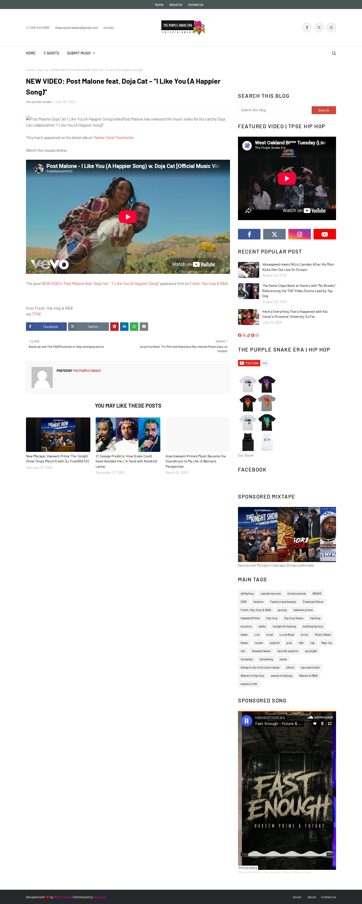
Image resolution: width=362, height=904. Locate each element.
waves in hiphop (282, 675)
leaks (244, 634)
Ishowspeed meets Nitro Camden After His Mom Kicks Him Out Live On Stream (298, 267)
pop (289, 642)
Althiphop (247, 593)
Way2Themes (63, 897)
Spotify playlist (287, 651)
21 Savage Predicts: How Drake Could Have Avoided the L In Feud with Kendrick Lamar (126, 461)
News (244, 642)
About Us (175, 4)
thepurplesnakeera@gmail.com (76, 27)
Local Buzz (287, 634)
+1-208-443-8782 (38, 27)
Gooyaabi (100, 897)
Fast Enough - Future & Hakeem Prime (287, 872)
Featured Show (313, 601)
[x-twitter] (319, 27)
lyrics (304, 634)
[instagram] (331, 27)
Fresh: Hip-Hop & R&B (209, 283)
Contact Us (195, 4)
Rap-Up (326, 642)
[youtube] (325, 234)
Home (159, 4)
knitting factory (313, 626)
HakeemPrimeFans (249, 872)
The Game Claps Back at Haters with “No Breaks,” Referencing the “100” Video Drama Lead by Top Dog (299, 290)
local (269, 634)
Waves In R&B (308, 675)
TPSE (36, 313)
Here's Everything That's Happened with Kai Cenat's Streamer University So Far (295, 314)
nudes (259, 642)
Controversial (297, 593)
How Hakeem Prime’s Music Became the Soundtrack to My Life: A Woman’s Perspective (196, 461)
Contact (108, 27)
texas (283, 659)
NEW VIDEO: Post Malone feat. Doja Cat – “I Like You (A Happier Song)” (100, 283)
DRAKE (317, 593)
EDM (244, 601)
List (257, 634)
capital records (271, 593)
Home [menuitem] (31, 53)
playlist (275, 642)
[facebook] (307, 27)
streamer (247, 659)
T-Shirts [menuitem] (51, 53)
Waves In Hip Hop (252, 675)
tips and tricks (310, 667)
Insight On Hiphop (284, 626)
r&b (301, 642)
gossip (282, 610)
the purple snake (38, 102)
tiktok (290, 667)
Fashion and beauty (283, 601)
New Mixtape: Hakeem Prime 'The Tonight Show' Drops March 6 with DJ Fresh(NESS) (57, 459)
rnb (243, 651)
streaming (266, 659)
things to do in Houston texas (260, 667)
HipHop (315, 618)
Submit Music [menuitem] (79, 53)
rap (312, 642)
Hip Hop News (293, 618)
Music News (323, 634)
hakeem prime (303, 610)
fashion (258, 601)
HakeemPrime (250, 618)
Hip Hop (42, 70)
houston (246, 626)
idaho (262, 626)
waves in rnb (249, 683)
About (312, 897)
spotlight (311, 651)
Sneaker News (261, 651)
